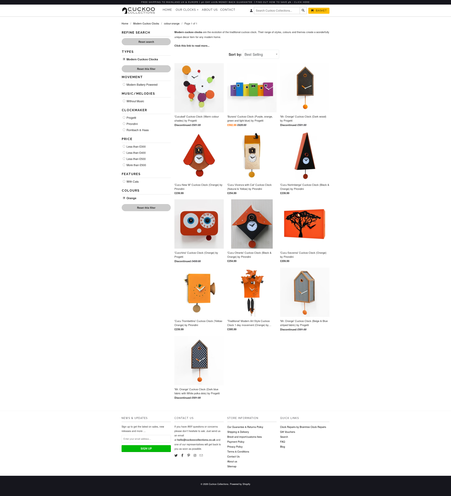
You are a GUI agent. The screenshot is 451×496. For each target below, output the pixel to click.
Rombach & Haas (137, 130)
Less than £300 (136, 147)
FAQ (282, 441)
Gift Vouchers (287, 432)
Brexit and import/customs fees (244, 436)
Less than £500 (136, 159)
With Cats (132, 182)
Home (167, 9)
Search (284, 436)
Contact (227, 9)
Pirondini (132, 124)
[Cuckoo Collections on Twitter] (176, 455)
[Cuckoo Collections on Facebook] (183, 455)
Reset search (146, 41)
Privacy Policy (235, 446)
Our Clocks (187, 9)
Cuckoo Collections (218, 484)
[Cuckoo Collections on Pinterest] (189, 455)
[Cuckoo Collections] (140, 10)
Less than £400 (136, 153)
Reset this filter (146, 69)
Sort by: (236, 54)
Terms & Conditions (238, 451)
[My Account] (251, 11)
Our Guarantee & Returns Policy (245, 427)
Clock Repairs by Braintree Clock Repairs (303, 427)
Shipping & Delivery (238, 432)
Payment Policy (235, 441)
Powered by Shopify (240, 484)
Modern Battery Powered (141, 85)
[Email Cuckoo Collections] (201, 455)
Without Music (135, 101)
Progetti (131, 118)
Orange (131, 198)
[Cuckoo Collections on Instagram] (195, 455)
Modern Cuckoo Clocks (142, 59)
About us (232, 461)
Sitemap (231, 466)
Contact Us (233, 456)
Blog (282, 446)
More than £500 (136, 165)
